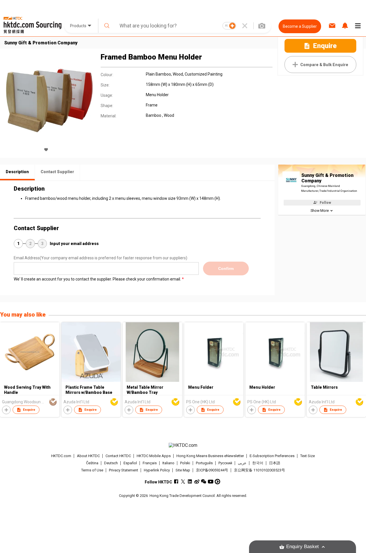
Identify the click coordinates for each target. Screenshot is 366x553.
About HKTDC (88, 456)
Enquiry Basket (302, 546)
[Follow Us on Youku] (217, 481)
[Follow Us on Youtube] (210, 481)
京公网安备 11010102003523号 (259, 470)
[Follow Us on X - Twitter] (183, 481)
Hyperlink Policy (157, 470)
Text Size (307, 456)
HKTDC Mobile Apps (154, 456)
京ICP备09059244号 (212, 470)
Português (204, 463)
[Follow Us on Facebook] (176, 481)
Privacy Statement (123, 470)
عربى (242, 463)
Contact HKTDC (118, 456)
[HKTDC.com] (183, 445)
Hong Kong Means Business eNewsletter (210, 456)
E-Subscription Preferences (272, 456)
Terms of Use (92, 470)
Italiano (168, 463)
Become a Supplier (300, 26)
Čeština (92, 463)
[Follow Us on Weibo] (197, 481)
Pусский (225, 463)
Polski (185, 463)
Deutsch (111, 463)
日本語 (274, 463)
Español (130, 463)
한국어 (257, 463)
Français (150, 463)
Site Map (183, 470)
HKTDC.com (61, 456)
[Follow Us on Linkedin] (190, 481)
